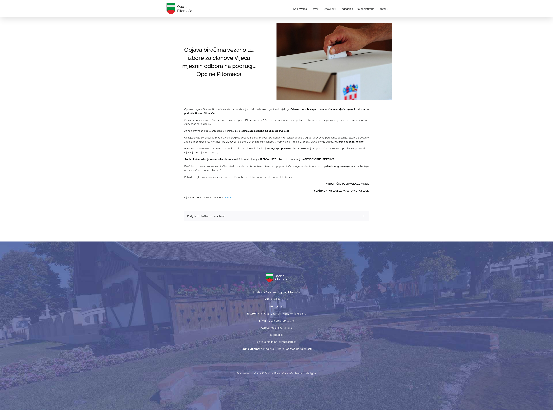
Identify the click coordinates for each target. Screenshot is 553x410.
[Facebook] (363, 216)
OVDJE (228, 197)
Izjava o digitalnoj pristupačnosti (276, 341)
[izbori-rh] (334, 24)
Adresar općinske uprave (276, 327)
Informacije (277, 334)
